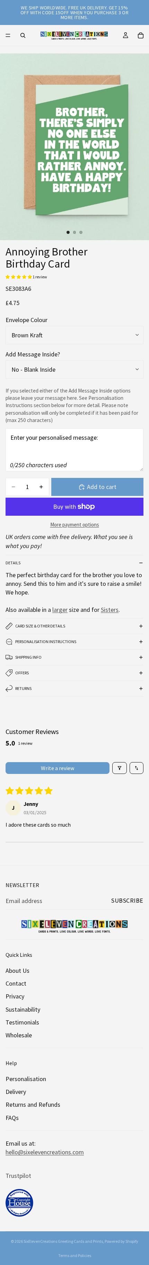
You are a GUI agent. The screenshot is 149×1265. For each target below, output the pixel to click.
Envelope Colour (26, 320)
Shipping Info (28, 657)
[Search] (22, 35)
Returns (23, 688)
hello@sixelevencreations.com (45, 1152)
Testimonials (22, 1022)
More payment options (74, 524)
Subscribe (127, 900)
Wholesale (19, 1035)
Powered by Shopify (121, 1241)
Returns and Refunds (33, 1105)
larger (60, 610)
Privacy (15, 997)
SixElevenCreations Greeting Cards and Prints (63, 1241)
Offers (22, 672)
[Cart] (140, 35)
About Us (17, 971)
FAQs (12, 1118)
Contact (16, 984)
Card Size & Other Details (40, 626)
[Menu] (8, 35)
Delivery (16, 1092)
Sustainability (23, 1009)
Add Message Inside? (33, 354)
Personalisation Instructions (45, 641)
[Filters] (119, 768)
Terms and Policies (74, 1255)
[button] (19, 276)
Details (13, 562)
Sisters (110, 610)
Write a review (57, 768)
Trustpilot (18, 1176)
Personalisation (26, 1079)
